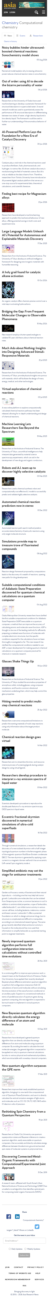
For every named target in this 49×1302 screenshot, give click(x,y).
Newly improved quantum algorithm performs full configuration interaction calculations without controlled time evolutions (21, 948)
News (10, 35)
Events (22, 35)
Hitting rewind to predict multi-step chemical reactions (22, 703)
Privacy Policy (35, 1267)
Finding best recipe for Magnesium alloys (24, 195)
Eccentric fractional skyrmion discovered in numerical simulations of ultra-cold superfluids (20, 822)
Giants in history (10, 41)
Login (12, 12)
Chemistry (10, 22)
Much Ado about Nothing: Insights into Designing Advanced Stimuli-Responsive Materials (24, 351)
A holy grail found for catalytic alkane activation (21, 274)
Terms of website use (20, 1273)
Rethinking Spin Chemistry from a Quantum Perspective (23, 1113)
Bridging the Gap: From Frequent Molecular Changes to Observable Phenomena (24, 315)
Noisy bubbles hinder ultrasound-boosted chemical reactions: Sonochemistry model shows (23, 51)
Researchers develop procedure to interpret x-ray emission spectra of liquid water (24, 779)
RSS (24, 1285)
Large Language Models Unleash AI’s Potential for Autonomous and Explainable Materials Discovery (24, 234)
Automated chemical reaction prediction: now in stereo (21, 503)
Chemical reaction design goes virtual (21, 738)
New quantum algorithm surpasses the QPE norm (24, 1067)
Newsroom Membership (17, 1279)
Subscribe (24, 1255)
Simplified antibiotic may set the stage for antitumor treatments (22, 872)
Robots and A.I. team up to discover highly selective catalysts (24, 469)
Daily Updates (16, 1249)
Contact (18, 1267)
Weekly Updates (33, 1249)
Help (37, 1273)
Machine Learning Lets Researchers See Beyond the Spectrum (20, 427)
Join (6, 12)
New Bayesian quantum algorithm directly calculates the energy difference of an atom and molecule (23, 1018)
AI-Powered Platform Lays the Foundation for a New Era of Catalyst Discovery (21, 135)
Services (39, 1279)
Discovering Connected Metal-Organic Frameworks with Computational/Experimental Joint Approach (24, 1161)
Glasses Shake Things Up (18, 661)
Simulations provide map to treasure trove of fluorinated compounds (20, 545)
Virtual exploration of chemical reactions (21, 390)
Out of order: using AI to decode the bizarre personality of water (22, 83)
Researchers (38, 35)
